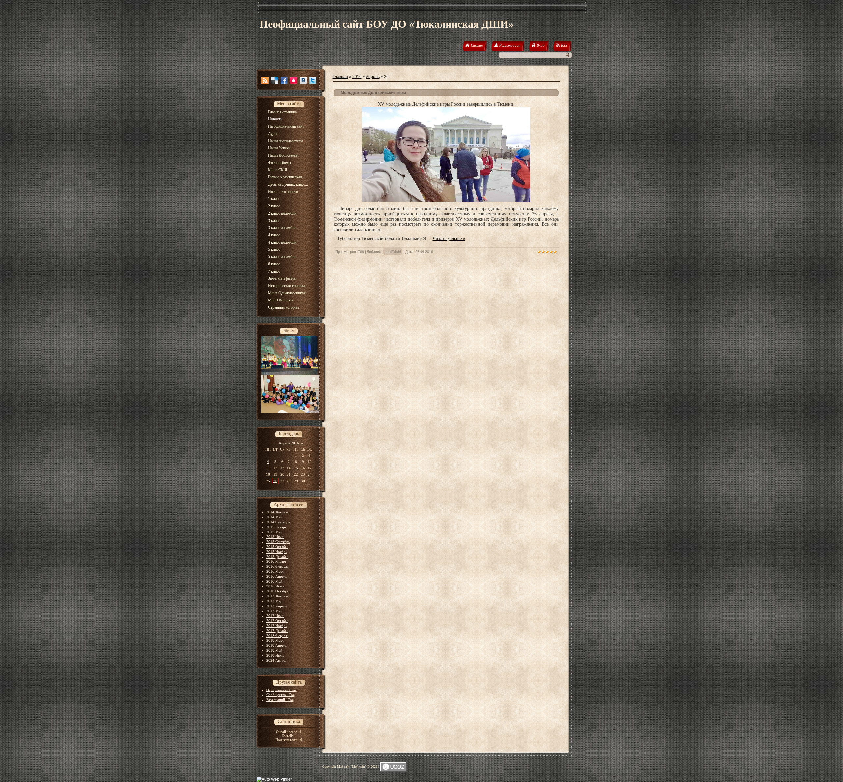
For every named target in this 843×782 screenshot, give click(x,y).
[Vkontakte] (303, 80)
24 (310, 474)
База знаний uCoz (280, 700)
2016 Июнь (275, 586)
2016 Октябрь (277, 591)
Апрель (373, 76)
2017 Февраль (277, 596)
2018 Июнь (275, 655)
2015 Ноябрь (276, 552)
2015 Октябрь (277, 547)
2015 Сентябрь (278, 542)
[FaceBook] (284, 80)
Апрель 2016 (289, 443)
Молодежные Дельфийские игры (373, 93)
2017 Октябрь (277, 621)
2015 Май (274, 532)
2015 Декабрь (277, 557)
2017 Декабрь (277, 631)
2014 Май (274, 517)
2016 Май (274, 581)
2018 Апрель (276, 645)
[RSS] (265, 80)
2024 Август (276, 660)
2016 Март (275, 571)
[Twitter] (312, 80)
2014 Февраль (277, 512)
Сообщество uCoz (280, 695)
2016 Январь (276, 561)
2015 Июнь (275, 537)
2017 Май (274, 611)
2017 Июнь (275, 616)
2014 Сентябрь (278, 522)
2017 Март (275, 601)
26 (275, 481)
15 (296, 468)
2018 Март (275, 640)
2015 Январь (276, 527)
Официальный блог (281, 690)
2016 (357, 76)
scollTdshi (393, 252)
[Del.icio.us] (274, 80)
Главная (340, 76)
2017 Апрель (276, 606)
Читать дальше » (449, 238)
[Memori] (293, 80)
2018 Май (274, 650)
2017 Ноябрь (276, 626)
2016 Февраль (277, 566)
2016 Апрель (276, 576)
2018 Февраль (277, 636)
